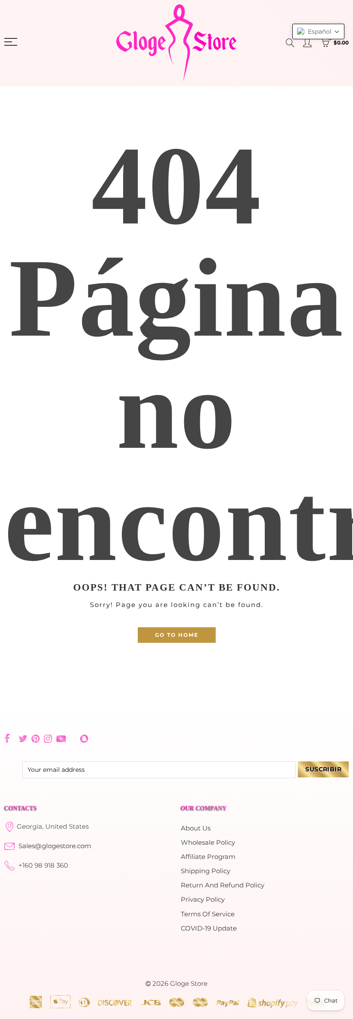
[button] (318, 31)
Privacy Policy (203, 899)
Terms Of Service (208, 914)
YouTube (61, 738)
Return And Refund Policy (222, 885)
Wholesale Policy (208, 842)
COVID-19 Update (209, 928)
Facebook (7, 738)
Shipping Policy (205, 871)
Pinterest (35, 738)
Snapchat (84, 738)
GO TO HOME (176, 635)
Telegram (73, 738)
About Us (196, 828)
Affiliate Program (208, 857)
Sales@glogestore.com (55, 846)
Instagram (48, 738)
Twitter (23, 738)
